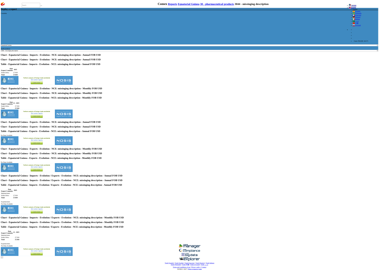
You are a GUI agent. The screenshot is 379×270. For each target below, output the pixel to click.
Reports (172, 4)
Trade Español (169, 263)
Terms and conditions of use (181, 267)
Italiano (357, 19)
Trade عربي (204, 264)
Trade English (179, 263)
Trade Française (189, 263)
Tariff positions (5, 49)
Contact (203, 267)
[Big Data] (189, 256)
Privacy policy (196, 267)
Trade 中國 (185, 264)
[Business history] (189, 247)
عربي (357, 21)
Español (357, 11)
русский (358, 25)
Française (358, 15)
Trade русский (195, 264)
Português (358, 13)
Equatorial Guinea (188, 4)
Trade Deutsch (200, 263)
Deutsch (357, 17)
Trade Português (176, 264)
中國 (356, 23)
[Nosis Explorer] (189, 260)
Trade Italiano (210, 263)
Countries (4, 13)
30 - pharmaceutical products (217, 4)
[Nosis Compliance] (189, 252)
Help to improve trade (195, 269)
